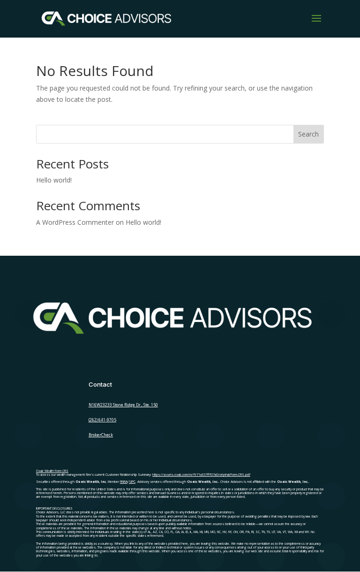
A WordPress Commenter (75, 222)
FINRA (124, 482)
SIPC (132, 482)
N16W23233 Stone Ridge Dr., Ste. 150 (123, 404)
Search (308, 134)
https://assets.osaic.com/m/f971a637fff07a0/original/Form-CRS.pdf (201, 475)
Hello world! (54, 179)
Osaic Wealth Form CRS (52, 471)
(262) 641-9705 (102, 419)
